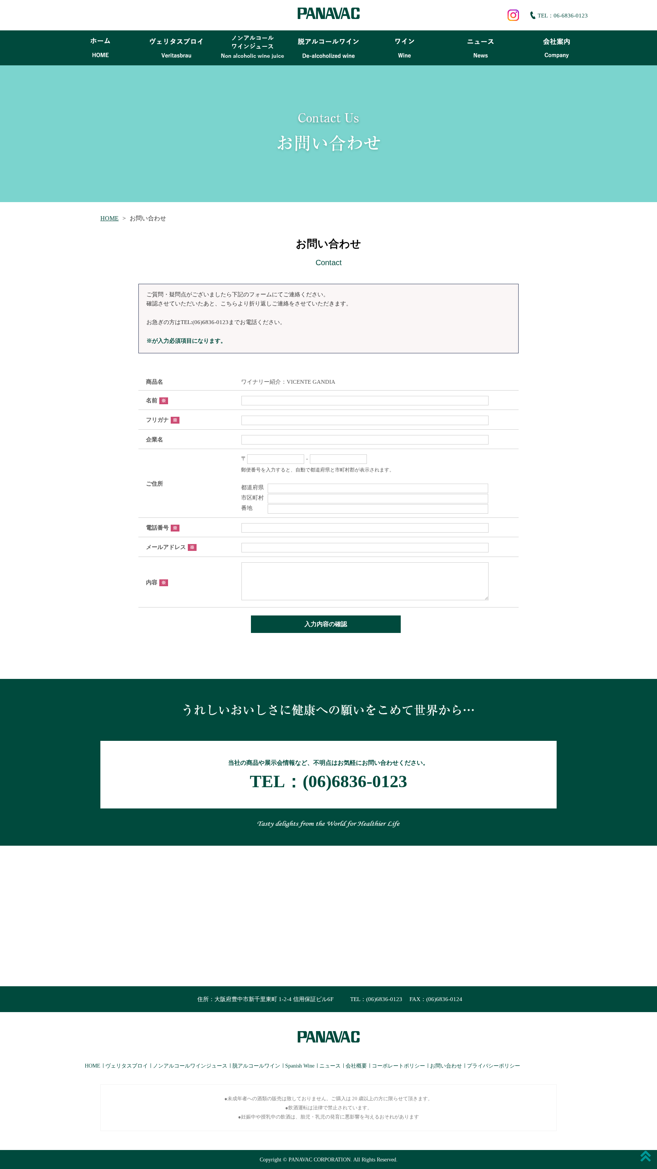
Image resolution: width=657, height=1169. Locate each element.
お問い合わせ (446, 1066)
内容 (156, 582)
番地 (252, 508)
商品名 (154, 382)
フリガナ (162, 420)
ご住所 (154, 484)
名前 (156, 400)
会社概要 (356, 1066)
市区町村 (252, 498)
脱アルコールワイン (256, 1066)
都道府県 (252, 487)
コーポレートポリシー (398, 1066)
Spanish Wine (299, 1066)
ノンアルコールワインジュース (190, 1066)
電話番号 (162, 528)
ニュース (330, 1066)
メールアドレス (170, 547)
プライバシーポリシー (493, 1066)
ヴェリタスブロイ (126, 1066)
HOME (109, 218)
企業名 (154, 440)
